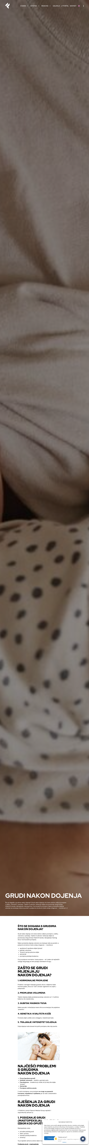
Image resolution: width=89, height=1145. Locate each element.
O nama (24, 6)
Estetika (34, 6)
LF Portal (65, 6)
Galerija (56, 6)
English (79, 6)
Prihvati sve (51, 1138)
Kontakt (73, 6)
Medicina (46, 6)
